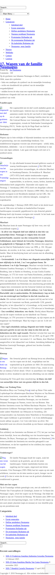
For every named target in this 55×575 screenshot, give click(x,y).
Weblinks (9, 52)
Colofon (9, 59)
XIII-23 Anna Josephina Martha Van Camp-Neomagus (27, 562)
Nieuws (9, 49)
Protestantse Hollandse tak (21, 37)
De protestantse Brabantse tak (23, 40)
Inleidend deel (17, 25)
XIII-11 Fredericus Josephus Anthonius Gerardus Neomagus (29, 556)
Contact (9, 56)
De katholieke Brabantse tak (22, 43)
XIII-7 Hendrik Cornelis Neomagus (20, 568)
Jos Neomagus (15, 70)
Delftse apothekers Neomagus (23, 31)
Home (8, 19)
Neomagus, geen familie (21, 46)
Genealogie (10, 22)
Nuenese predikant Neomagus (23, 34)
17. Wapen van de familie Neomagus (21, 65)
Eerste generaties (18, 28)
